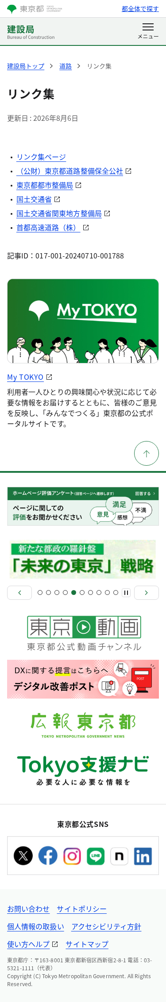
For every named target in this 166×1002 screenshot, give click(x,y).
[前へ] (19, 593)
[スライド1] (40, 592)
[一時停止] (126, 592)
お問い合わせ (28, 908)
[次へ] (146, 593)
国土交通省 (34, 199)
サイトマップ (87, 943)
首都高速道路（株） (48, 227)
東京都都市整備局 (44, 184)
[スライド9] (107, 592)
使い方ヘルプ (28, 943)
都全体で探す (140, 8)
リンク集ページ (41, 156)
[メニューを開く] (148, 31)
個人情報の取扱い (35, 926)
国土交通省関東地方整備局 (59, 213)
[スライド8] (99, 592)
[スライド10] (115, 592)
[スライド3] (56, 592)
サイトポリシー (82, 908)
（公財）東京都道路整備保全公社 (69, 170)
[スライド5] (73, 592)
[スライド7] (90, 592)
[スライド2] (48, 592)
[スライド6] (82, 592)
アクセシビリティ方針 (106, 926)
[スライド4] (65, 592)
